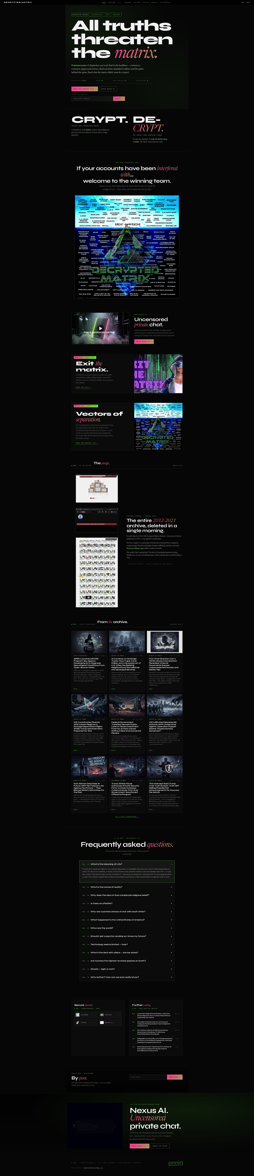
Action (146, 2)
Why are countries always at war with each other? (118, 911)
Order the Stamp (160, 1146)
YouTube (112, 1015)
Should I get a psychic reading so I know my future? (118, 936)
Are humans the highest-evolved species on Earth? (118, 961)
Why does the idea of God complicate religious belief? (120, 895)
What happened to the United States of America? (118, 920)
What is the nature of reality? (106, 887)
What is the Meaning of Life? (106, 864)
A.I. (120, 2)
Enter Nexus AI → (144, 341)
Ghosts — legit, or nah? (103, 969)
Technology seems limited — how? (109, 944)
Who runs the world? (102, 928)
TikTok (88, 1022)
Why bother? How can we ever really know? (115, 977)
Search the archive (79, 94)
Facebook (88, 1015)
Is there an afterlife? (101, 903)
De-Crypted (165, 2)
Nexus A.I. (112, 1022)
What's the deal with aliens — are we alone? (114, 952)
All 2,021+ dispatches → (127, 816)
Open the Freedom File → (84, 89)
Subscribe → (174, 1077)
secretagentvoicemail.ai (93, 1168)
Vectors (137, 2)
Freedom (127, 2)
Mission (112, 2)
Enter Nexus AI (108, 89)
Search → (119, 98)
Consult (154, 2)
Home (104, 2)
